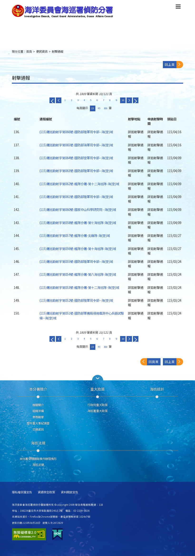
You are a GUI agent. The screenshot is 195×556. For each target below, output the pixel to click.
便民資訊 (42, 51)
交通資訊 (38, 429)
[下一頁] (129, 100)
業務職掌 (38, 417)
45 (99, 108)
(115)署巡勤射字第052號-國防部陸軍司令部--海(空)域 (76, 300)
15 (92, 108)
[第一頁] (52, 100)
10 (123, 100)
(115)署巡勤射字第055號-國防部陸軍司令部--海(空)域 (76, 261)
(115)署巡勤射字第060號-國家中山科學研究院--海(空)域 (77, 209)
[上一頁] (58, 100)
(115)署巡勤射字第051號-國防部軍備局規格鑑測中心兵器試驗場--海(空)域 (81, 315)
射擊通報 (57, 51)
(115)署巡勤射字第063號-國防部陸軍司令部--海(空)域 (76, 170)
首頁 (29, 51)
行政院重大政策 (97, 405)
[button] (178, 7)
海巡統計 (157, 389)
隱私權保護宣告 (22, 492)
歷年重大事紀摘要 (38, 423)
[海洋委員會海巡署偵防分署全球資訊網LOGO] (63, 11)
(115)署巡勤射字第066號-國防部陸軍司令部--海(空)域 (76, 131)
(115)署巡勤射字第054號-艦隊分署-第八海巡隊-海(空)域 (77, 274)
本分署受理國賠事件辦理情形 (38, 459)
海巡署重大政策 (97, 411)
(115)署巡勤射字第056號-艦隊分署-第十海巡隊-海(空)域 (77, 248)
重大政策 (97, 389)
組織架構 (38, 411)
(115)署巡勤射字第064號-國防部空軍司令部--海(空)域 (76, 157)
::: (9, 53)
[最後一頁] (135, 100)
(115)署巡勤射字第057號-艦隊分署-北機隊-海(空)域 (74, 235)
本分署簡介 (38, 389)
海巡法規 (38, 442)
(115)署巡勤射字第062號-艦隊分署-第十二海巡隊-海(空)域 (79, 183)
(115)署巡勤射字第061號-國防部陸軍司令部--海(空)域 (76, 196)
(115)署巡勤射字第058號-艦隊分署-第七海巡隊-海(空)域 (77, 222)
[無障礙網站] (29, 534)
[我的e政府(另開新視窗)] (57, 534)
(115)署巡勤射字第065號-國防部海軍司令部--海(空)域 (76, 145)
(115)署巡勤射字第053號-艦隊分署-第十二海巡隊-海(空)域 (79, 287)
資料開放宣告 (69, 492)
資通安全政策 (46, 492)
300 (105, 108)
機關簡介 (38, 405)
